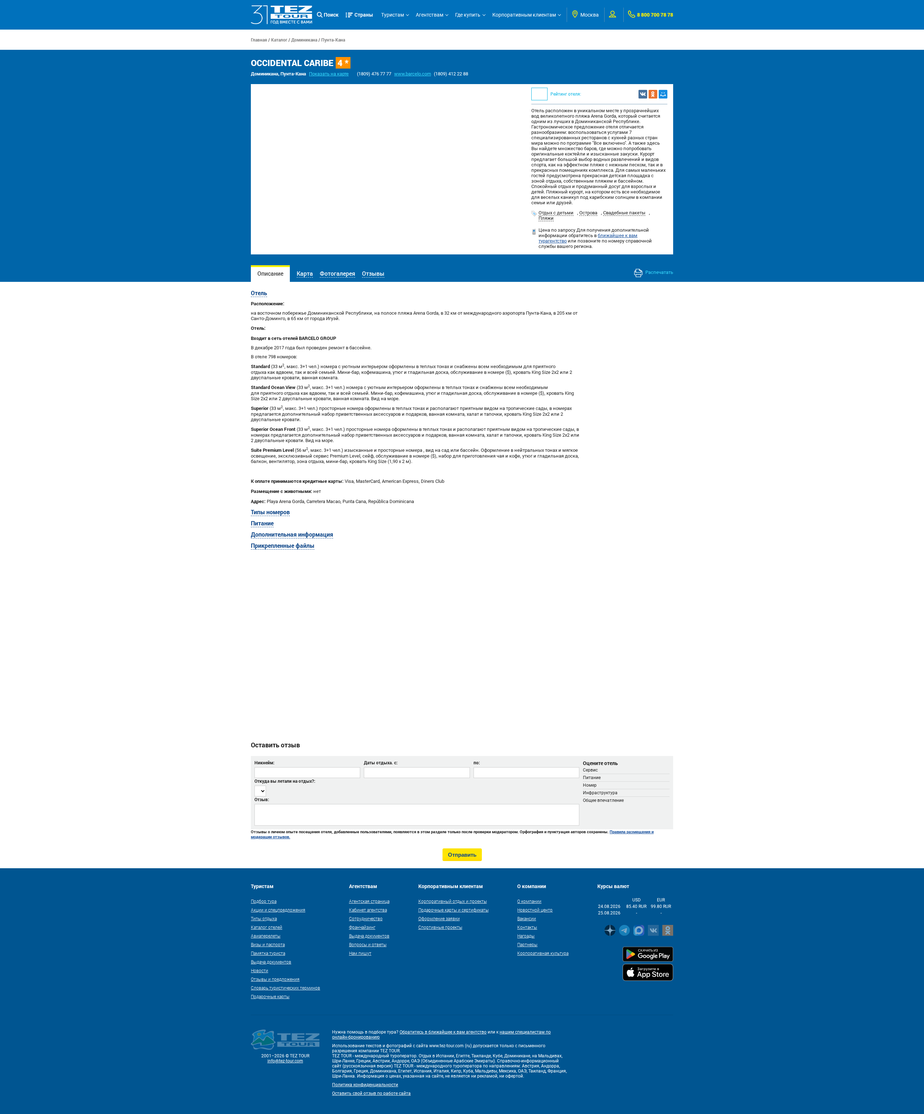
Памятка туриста (268, 953)
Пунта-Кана (333, 40)
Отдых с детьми (556, 212)
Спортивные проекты (440, 927)
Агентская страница (369, 901)
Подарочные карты (270, 996)
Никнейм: (264, 762)
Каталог (279, 40)
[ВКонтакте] (642, 94)
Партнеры (527, 944)
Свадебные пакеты (624, 212)
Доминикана (304, 40)
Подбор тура (263, 901)
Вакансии (526, 918)
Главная (259, 40)
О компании (529, 901)
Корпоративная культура (542, 953)
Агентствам (429, 15)
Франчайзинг (362, 927)
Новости (259, 970)
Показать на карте (329, 74)
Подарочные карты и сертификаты (453, 910)
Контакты (527, 927)
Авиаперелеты (265, 936)
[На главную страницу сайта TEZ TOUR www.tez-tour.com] (281, 14)
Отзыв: (261, 799)
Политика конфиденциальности (365, 1084)
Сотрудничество (366, 918)
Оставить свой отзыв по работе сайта (371, 1093)
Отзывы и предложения (275, 979)
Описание (270, 273)
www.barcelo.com (412, 74)
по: (477, 762)
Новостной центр (535, 910)
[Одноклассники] (653, 94)
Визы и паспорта (268, 944)
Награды (526, 936)
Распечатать (658, 272)
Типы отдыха (264, 918)
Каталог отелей (266, 927)
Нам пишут (360, 953)
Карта (305, 273)
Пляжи (546, 218)
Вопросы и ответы (368, 944)
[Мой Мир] (663, 94)
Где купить (467, 15)
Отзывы (373, 273)
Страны (363, 14)
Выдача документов (271, 962)
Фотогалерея (337, 273)
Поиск (331, 14)
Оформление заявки (439, 918)
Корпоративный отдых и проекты (452, 901)
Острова (588, 212)
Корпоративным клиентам (524, 15)
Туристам (392, 15)
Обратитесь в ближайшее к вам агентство (443, 1032)
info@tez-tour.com (285, 1060)
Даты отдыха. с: (380, 762)
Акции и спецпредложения (278, 910)
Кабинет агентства (368, 910)
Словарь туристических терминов (285, 988)
